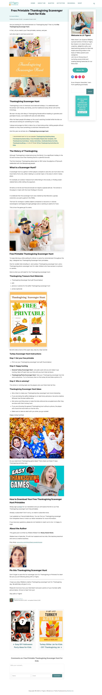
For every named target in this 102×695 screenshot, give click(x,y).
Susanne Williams (15, 16)
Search (90, 91)
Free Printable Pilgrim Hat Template (41, 138)
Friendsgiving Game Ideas (21, 138)
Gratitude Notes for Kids (49, 141)
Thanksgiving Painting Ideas (45, 136)
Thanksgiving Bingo (19, 143)
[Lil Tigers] (14, 3)
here (20, 507)
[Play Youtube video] (37, 481)
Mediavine (70, 691)
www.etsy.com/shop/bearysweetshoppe (29, 542)
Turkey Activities (35, 141)
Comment (57, 675)
